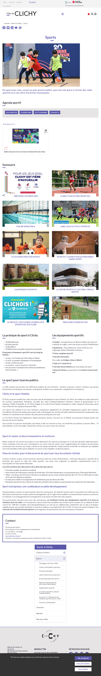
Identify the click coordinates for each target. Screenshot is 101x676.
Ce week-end (26, 112)
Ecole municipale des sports (49, 579)
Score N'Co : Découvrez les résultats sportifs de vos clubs (50, 598)
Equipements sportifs (47, 588)
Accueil (19, 2)
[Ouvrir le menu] (62, 14)
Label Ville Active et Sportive (49, 575)
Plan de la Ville (42, 619)
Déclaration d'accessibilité (74, 5)
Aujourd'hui (11, 112)
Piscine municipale (45, 571)
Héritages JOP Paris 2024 (48, 563)
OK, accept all (83, 658)
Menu (5, 2)
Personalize (83, 669)
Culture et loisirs (43, 552)
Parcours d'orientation (47, 602)
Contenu (12, 2)
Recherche (7, 6)
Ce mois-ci (55, 112)
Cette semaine (41, 112)
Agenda (39, 613)
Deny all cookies (83, 664)
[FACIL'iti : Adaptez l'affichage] (77, 2)
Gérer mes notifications (89, 14)
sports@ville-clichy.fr (13, 536)
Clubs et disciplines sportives (49, 567)
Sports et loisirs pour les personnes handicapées (48, 583)
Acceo (69, 2)
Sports (39, 558)
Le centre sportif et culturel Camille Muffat (49, 592)
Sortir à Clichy (45, 547)
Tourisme (40, 607)
